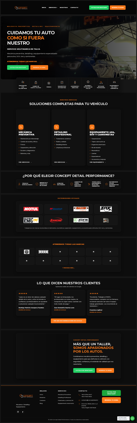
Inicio (44, 7)
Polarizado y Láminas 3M (65, 400)
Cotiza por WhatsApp (99, 7)
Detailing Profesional (64, 397)
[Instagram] (18, 412)
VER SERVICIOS (25, 162)
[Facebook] (23, 412)
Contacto (74, 7)
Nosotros (64, 7)
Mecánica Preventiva (64, 394)
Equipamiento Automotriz (66, 403)
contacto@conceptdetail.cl (89, 400)
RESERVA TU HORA (39, 67)
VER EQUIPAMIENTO (98, 162)
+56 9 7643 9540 (86, 396)
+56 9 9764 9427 (86, 394)
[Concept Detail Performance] (21, 7)
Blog (41, 403)
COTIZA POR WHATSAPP (18, 67)
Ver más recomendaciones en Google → (68, 321)
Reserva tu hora (118, 7)
